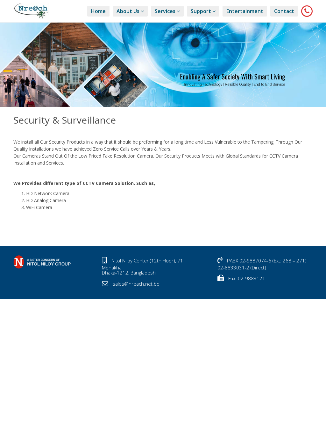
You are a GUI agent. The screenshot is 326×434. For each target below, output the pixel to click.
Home (98, 11)
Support (201, 11)
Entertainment (244, 11)
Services (166, 11)
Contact (284, 11)
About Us (129, 11)
